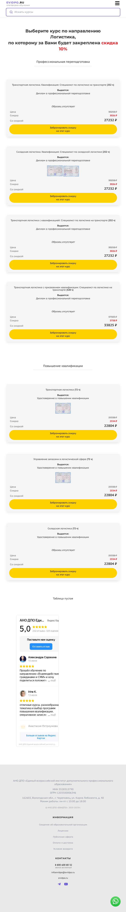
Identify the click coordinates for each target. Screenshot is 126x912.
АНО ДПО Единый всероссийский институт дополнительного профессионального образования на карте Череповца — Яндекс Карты (39, 744)
